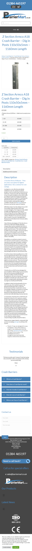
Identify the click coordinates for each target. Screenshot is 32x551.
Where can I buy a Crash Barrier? (16, 400)
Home (3, 56)
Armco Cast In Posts (21, 159)
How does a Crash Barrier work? (16, 384)
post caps (16, 322)
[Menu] (4, 495)
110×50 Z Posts (17, 330)
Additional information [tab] (10, 171)
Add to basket (16, 141)
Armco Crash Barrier (8, 161)
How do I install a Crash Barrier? (16, 389)
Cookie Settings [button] (7, 547)
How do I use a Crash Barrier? (15, 395)
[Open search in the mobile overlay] (16, 23)
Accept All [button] (15, 547)
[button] (14, 29)
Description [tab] (6, 169)
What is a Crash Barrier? (14, 379)
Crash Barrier (9, 56)
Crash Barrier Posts (19, 56)
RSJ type (19, 202)
